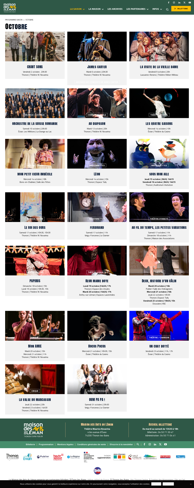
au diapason (97, 123)
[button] (167, 9)
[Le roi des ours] (35, 207)
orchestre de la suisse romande (35, 123)
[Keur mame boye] (97, 260)
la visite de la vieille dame (159, 66)
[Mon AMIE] (35, 326)
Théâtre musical (159, 114)
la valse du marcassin (35, 399)
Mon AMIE (35, 346)
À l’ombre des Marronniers (161, 479)
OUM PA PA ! (97, 399)
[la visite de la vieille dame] (159, 46)
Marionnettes (97, 165)
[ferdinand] (97, 207)
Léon (97, 174)
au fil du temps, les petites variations (159, 227)
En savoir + (168, 484)
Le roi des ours (35, 227)
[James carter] (97, 46)
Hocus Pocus (97, 346)
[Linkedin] (179, 2)
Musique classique (35, 114)
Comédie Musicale (97, 114)
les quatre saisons (159, 123)
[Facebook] (168, 2)
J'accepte (156, 484)
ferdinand (97, 227)
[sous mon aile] (159, 154)
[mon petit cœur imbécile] (35, 154)
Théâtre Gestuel (35, 272)
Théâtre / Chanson (159, 337)
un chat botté (159, 346)
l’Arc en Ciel (179, 479)
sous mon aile (159, 174)
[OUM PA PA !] (97, 379)
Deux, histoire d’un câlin (159, 280)
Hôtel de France (101, 479)
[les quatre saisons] (159, 103)
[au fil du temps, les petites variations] (159, 207)
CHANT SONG (35, 66)
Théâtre (159, 58)
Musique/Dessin (35, 218)
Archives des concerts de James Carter (97, 82)
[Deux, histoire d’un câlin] (159, 260)
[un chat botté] (159, 326)
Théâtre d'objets (159, 218)
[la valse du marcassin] (35, 379)
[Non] (190, 484)
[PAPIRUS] (35, 260)
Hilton (90, 479)
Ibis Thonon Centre (139, 479)
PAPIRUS (35, 280)
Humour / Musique (97, 391)
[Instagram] (174, 2)
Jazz (35, 58)
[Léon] (97, 154)
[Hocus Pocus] (97, 326)
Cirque (34, 337)
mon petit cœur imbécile (34, 174)
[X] (184, 2)
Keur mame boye (97, 280)
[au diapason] (97, 103)
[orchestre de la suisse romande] (35, 103)
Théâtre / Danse (35, 165)
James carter (97, 66)
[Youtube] (189, 2)
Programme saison (13, 19)
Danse (97, 337)
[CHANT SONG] (35, 46)
